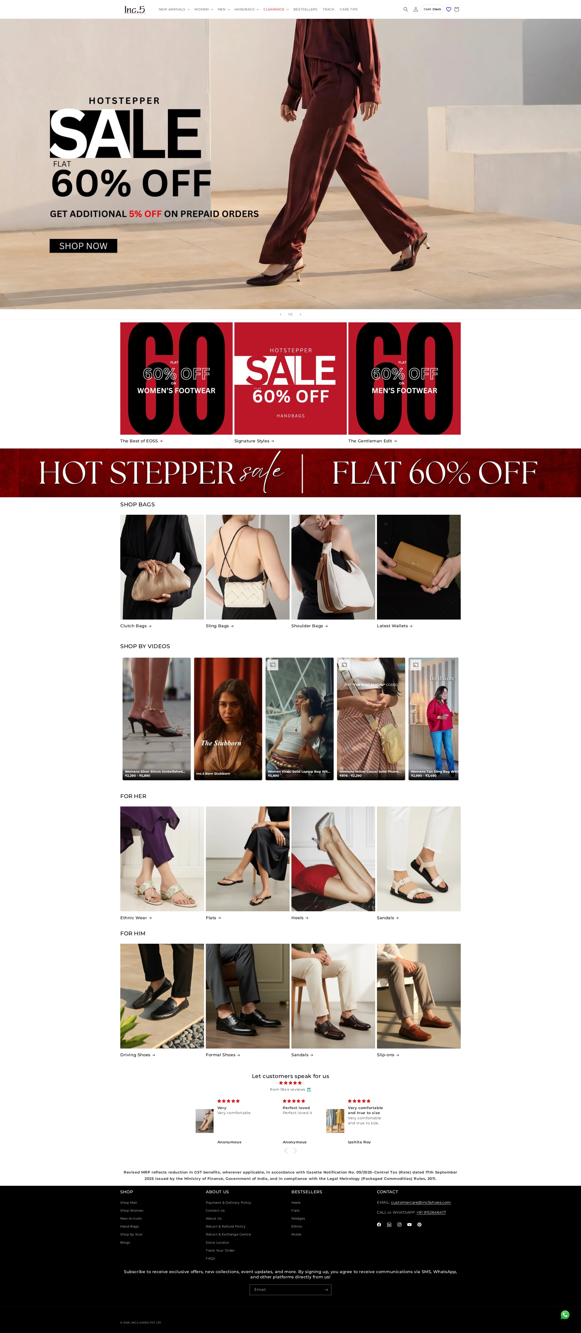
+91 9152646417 (431, 1212)
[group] (290, 164)
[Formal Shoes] (248, 996)
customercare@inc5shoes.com (421, 1202)
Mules (296, 1234)
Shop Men (128, 1203)
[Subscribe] (326, 1289)
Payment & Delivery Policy (228, 1203)
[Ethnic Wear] (162, 858)
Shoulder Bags (307, 625)
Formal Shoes (220, 1054)
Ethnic (297, 1226)
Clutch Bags (133, 625)
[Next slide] (300, 314)
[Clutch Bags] (162, 567)
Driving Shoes (135, 1054)
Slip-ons (385, 1054)
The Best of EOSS (139, 441)
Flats (211, 917)
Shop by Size (131, 1234)
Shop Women (131, 1210)
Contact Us (215, 1210)
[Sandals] (419, 858)
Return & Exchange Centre (228, 1234)
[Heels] (333, 858)
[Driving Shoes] (162, 996)
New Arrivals (131, 1218)
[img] (290, 1083)
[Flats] (248, 858)
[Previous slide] (281, 314)
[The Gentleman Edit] (404, 378)
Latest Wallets (392, 625)
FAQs (210, 1258)
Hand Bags (129, 1226)
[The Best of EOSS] (176, 378)
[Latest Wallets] (419, 567)
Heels (297, 917)
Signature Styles (252, 441)
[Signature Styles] (290, 378)
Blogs (125, 1242)
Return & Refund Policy (226, 1226)
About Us (214, 1218)
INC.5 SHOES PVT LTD (146, 1322)
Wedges (298, 1218)
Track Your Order (220, 1250)
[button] (174, 9)
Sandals (385, 917)
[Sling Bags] (248, 567)
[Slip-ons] (419, 996)
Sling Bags (217, 625)
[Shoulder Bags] (333, 567)
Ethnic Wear (133, 917)
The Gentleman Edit (370, 441)
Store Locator (217, 1242)
